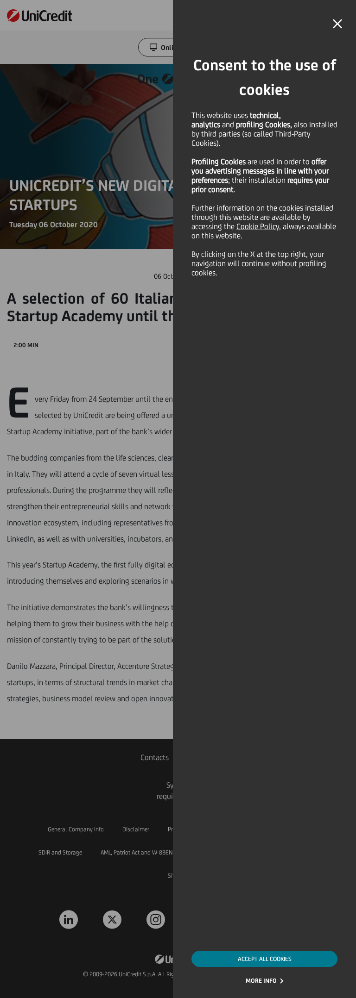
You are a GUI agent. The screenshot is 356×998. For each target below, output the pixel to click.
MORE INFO (261, 980)
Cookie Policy (257, 226)
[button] (337, 24)
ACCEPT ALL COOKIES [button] (265, 958)
